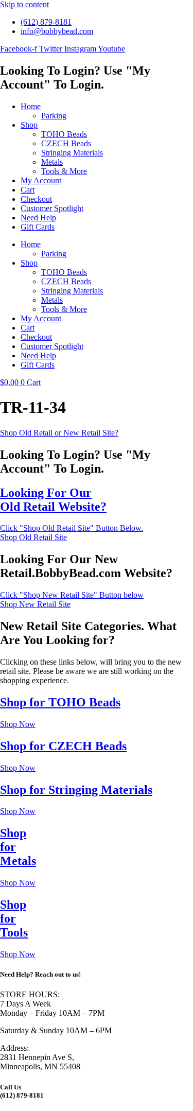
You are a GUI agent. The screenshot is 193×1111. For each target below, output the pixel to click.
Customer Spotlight (52, 208)
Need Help (38, 217)
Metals (52, 162)
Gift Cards (38, 226)
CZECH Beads (66, 143)
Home (31, 106)
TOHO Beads (64, 134)
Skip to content (24, 4)
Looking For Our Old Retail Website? (53, 499)
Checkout (36, 199)
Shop (29, 124)
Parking (53, 115)
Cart (27, 189)
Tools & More (64, 171)
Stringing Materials (72, 152)
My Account (41, 180)
